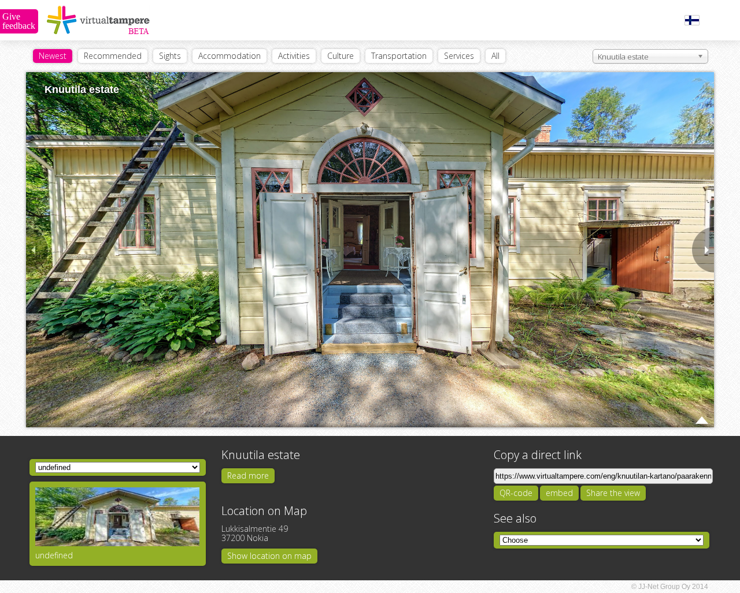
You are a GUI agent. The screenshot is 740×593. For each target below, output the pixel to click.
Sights (170, 55)
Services (459, 55)
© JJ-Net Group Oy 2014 (669, 587)
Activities (294, 55)
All (495, 55)
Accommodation (229, 55)
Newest (52, 55)
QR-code (516, 492)
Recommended (113, 55)
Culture (340, 55)
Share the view (613, 492)
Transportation (399, 55)
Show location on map (269, 555)
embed (559, 492)
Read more (248, 475)
